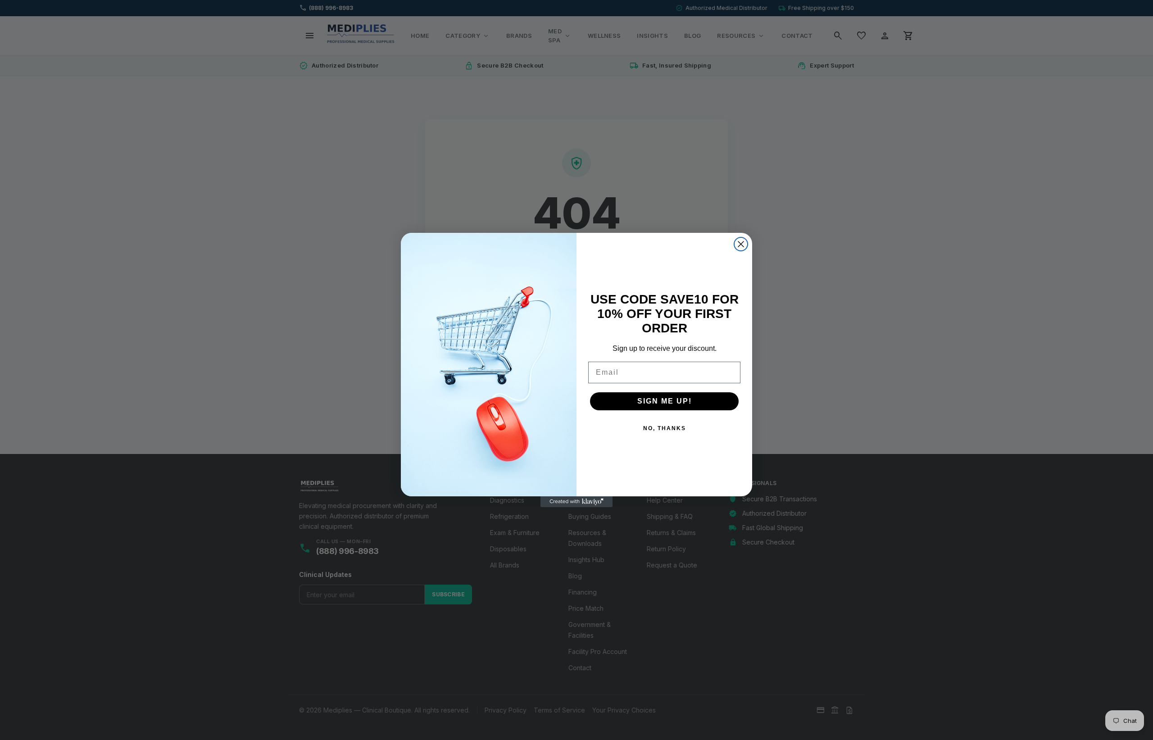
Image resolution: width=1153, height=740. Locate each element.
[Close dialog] (741, 244)
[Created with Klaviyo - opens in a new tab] (576, 501)
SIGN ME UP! (664, 401)
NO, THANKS (664, 428)
